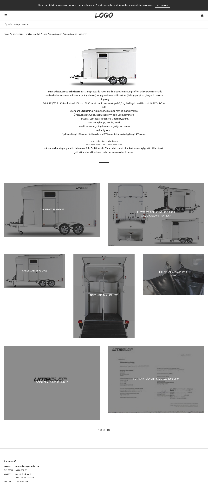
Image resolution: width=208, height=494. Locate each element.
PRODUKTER (17, 34)
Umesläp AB (10, 461)
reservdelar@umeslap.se (27, 466)
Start (6, 34)
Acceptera (162, 5)
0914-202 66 (21, 470)
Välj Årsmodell (33, 34)
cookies (80, 5)
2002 (44, 34)
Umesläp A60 (55, 34)
